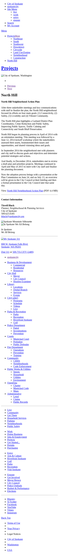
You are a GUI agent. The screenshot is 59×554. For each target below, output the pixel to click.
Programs (17, 300)
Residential (18, 268)
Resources (18, 270)
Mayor (16, 276)
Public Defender (21, 344)
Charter (16, 385)
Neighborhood (20, 55)
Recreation (18, 317)
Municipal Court (21, 339)
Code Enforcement (22, 366)
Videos (16, 306)
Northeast (18, 38)
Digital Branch (20, 289)
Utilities (17, 377)
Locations (18, 287)
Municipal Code (21, 388)
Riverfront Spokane (22, 320)
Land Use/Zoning (21, 52)
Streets (16, 372)
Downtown (18, 47)
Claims (16, 399)
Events (16, 295)
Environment (19, 380)
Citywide (17, 49)
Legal (16, 396)
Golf (15, 322)
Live (15, 309)
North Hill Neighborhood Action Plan (25, 190)
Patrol (16, 328)
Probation (18, 341)
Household (18, 374)
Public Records (20, 402)
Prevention (18, 333)
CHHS (16, 361)
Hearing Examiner (22, 281)
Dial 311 (5, 252)
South (16, 41)
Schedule (17, 303)
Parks (16, 314)
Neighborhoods (20, 363)
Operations (18, 350)
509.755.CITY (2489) (23, 252)
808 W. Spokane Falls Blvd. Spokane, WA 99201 (14, 245)
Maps (16, 391)
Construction (19, 58)
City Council (19, 278)
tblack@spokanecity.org (12, 216)
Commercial (19, 265)
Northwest (18, 44)
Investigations (19, 330)
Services (17, 292)
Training (17, 355)
